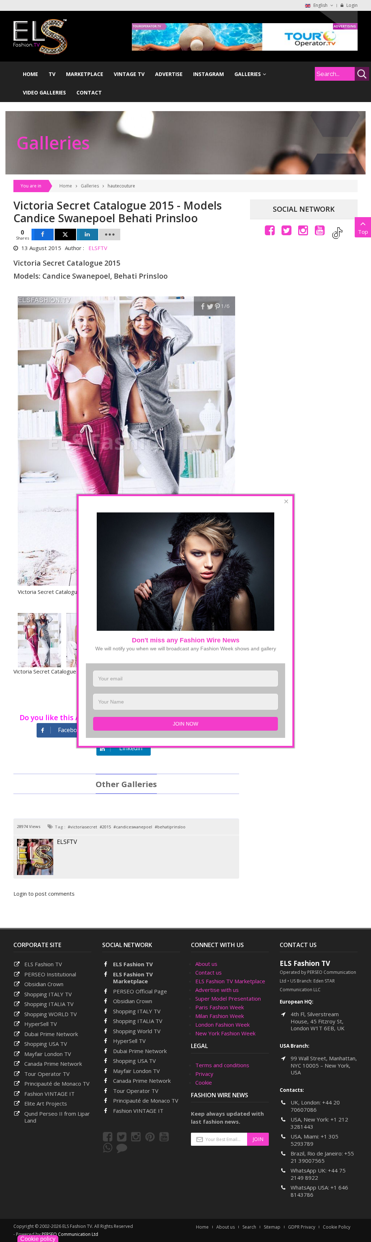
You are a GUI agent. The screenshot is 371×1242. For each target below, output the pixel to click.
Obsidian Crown (43, 984)
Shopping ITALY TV (48, 994)
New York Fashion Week (225, 1033)
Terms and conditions (222, 1065)
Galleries (90, 186)
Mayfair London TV (47, 1053)
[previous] (31, 640)
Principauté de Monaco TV (56, 1083)
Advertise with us (217, 989)
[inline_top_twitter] (65, 234)
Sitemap (272, 1227)
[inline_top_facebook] (43, 234)
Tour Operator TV (47, 1073)
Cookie (203, 1082)
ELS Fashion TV (43, 964)
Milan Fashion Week (219, 1015)
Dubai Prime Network (51, 1034)
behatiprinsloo (171, 826)
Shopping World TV (137, 1031)
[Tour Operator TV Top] (245, 36)
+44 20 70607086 (315, 1106)
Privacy (204, 1073)
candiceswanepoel (134, 826)
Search (249, 1227)
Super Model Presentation (228, 998)
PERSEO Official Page (140, 991)
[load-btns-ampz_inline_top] (109, 234)
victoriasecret (83, 826)
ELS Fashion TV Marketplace (133, 978)
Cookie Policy (336, 1227)
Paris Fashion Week (219, 1007)
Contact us (208, 972)
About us (206, 963)
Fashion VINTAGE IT (49, 1093)
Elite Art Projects (45, 1103)
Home (65, 186)
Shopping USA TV (45, 1043)
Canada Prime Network (53, 1063)
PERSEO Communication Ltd (70, 1234)
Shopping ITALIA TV (137, 1021)
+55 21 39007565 (322, 1157)
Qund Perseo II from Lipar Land (57, 1117)
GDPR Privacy (301, 1227)
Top (363, 231)
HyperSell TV (40, 1023)
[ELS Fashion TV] (40, 36)
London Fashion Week (222, 1024)
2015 (106, 826)
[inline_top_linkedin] (87, 234)
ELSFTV (97, 248)
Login (351, 5)
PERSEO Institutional (50, 974)
